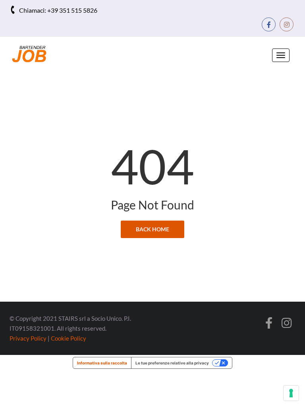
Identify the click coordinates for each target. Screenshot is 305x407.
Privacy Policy (28, 338)
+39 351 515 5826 (72, 10)
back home (152, 229)
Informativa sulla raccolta (102, 362)
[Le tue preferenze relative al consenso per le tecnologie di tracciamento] (291, 393)
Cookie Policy (68, 338)
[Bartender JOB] (35, 54)
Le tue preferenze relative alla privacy (172, 362)
